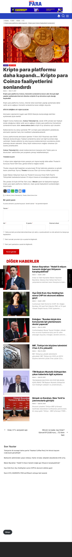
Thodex (25, 195)
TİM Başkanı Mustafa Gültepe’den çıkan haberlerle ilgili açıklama (49, 373)
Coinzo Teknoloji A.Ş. (16, 195)
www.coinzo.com (32, 195)
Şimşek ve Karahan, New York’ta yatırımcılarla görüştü (48, 399)
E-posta (29, 223)
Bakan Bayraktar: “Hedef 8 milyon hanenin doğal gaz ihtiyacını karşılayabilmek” (49, 269)
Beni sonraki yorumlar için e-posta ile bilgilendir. (21, 239)
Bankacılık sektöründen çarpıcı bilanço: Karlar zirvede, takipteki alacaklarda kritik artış (35, 458)
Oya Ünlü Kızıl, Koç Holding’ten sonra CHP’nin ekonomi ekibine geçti (48, 295)
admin (5, 91)
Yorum (6, 208)
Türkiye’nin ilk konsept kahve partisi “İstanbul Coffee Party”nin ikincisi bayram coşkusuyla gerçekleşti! (31, 452)
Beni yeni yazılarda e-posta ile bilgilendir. (19, 244)
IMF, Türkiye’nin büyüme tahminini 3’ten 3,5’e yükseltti (49, 346)
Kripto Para (12, 65)
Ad (4, 223)
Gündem (6, 65)
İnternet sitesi (54, 223)
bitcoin (8, 195)
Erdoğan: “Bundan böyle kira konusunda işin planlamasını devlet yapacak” (46, 321)
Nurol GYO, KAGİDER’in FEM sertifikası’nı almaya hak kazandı (25, 473)
